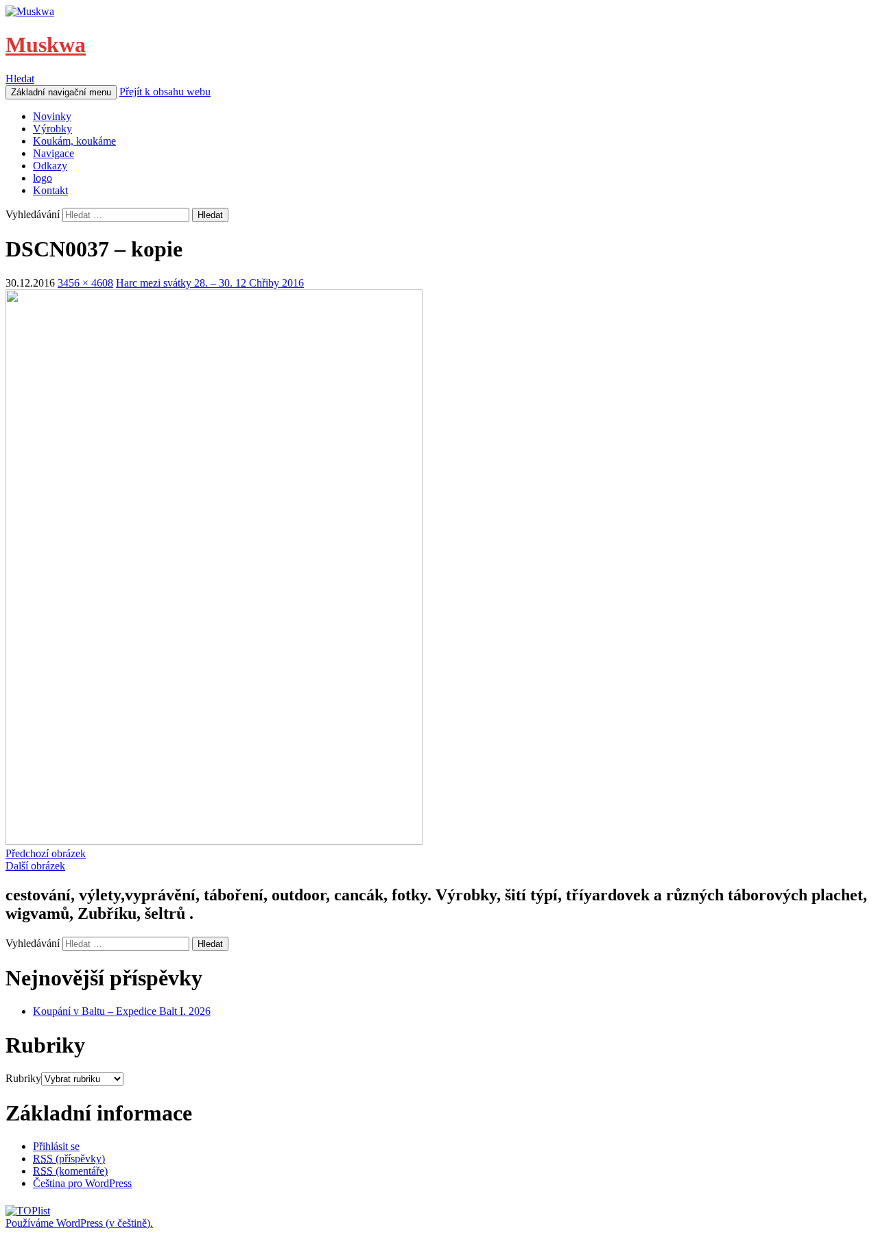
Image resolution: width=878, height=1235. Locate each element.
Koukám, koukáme (74, 141)
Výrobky (52, 128)
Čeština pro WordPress (82, 1183)
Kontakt (50, 190)
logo (42, 178)
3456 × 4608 (85, 283)
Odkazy (50, 165)
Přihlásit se (56, 1146)
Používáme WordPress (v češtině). (79, 1223)
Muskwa (45, 44)
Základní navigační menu (61, 92)
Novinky (52, 116)
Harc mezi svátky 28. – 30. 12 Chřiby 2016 (210, 283)
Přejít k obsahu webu (165, 91)
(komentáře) (70, 1171)
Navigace (53, 153)
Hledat (19, 78)
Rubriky (23, 1078)
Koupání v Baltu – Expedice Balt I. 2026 (122, 1011)
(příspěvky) (69, 1158)
